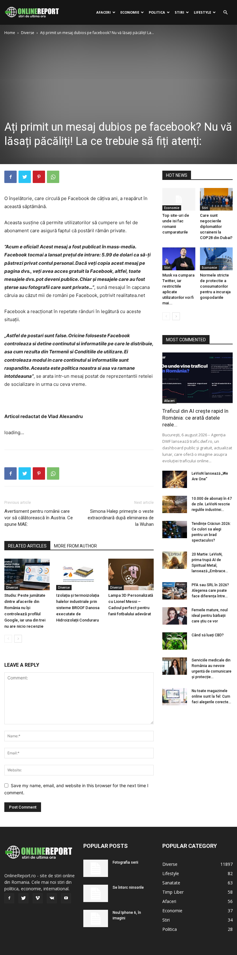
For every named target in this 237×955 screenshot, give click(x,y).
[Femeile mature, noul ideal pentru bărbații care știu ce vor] (174, 616)
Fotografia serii (125, 862)
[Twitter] (25, 177)
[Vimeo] (38, 898)
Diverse (27, 32)
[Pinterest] (39, 177)
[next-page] (18, 639)
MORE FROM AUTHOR (75, 545)
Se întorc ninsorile (128, 887)
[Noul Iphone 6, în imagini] (95, 918)
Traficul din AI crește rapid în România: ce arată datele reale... (195, 418)
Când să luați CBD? (208, 635)
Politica (157, 12)
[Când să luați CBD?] (174, 641)
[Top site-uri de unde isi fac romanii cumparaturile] (178, 199)
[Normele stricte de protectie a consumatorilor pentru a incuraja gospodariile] (216, 258)
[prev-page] (8, 639)
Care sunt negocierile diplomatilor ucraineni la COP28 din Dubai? (216, 226)
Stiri (179, 12)
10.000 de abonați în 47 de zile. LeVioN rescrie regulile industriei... (212, 504)
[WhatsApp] (53, 177)
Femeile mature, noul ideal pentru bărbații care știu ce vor (210, 615)
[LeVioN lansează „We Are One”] (174, 479)
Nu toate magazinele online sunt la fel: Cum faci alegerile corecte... (211, 696)
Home (9, 32)
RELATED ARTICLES (27, 545)
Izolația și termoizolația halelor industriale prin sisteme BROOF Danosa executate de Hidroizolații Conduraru (77, 607)
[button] (225, 12)
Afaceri (103, 12)
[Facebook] (10, 177)
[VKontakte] (52, 898)
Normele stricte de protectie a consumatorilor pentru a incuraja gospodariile (215, 286)
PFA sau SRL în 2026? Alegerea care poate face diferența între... (210, 590)
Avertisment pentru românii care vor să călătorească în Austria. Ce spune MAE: (38, 517)
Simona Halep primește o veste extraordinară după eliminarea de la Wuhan (121, 517)
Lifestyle (202, 12)
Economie (129, 12)
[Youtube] (66, 898)
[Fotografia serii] (95, 868)
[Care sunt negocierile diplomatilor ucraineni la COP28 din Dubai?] (216, 199)
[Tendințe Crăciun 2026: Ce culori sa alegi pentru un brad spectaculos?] (174, 529)
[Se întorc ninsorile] (95, 893)
